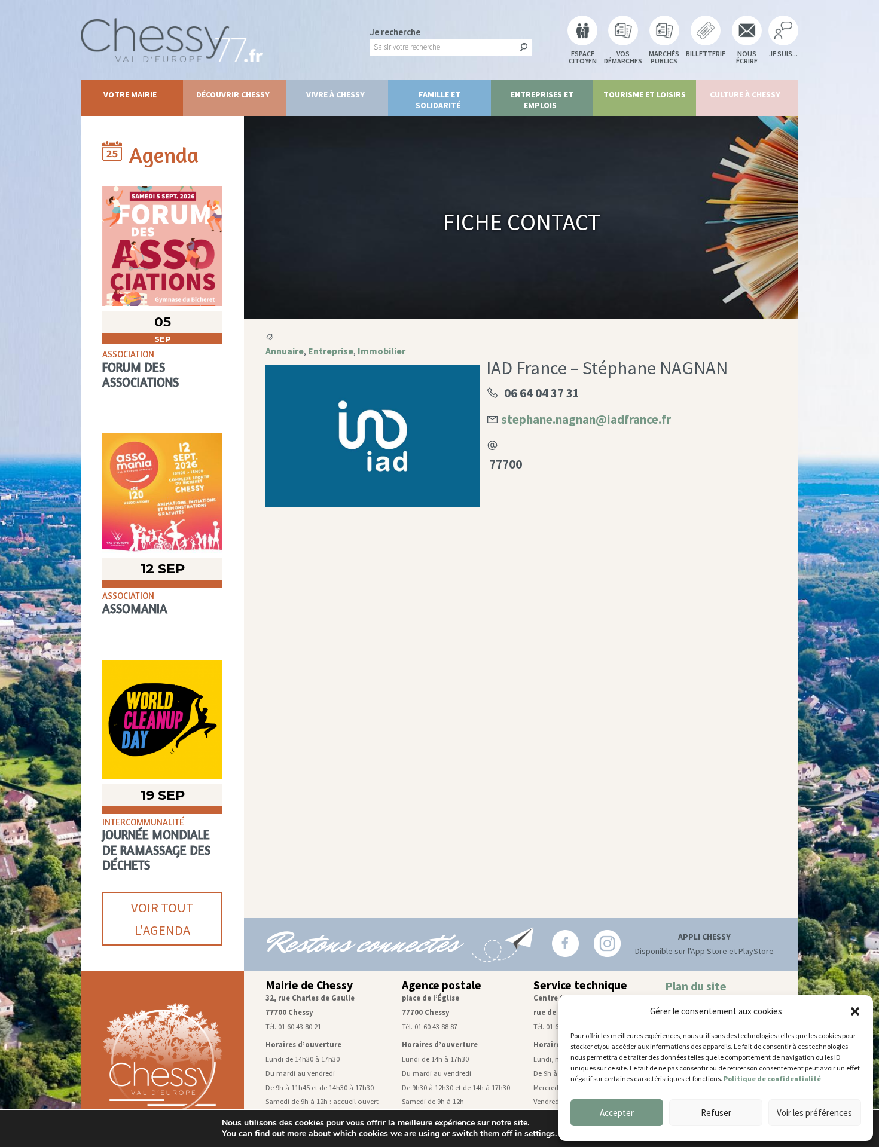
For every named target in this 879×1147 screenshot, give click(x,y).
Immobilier (381, 351)
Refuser (716, 1112)
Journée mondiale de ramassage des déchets (156, 849)
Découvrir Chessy (233, 94)
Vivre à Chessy (335, 94)
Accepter (617, 1112)
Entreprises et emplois (542, 100)
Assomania (134, 608)
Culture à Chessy (745, 94)
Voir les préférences (814, 1112)
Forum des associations (140, 375)
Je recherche (395, 32)
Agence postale (441, 985)
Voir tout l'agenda (162, 918)
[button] (855, 1011)
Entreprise (330, 351)
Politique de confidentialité (772, 1078)
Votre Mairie (130, 94)
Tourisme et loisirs (644, 94)
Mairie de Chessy (309, 985)
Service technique (580, 985)
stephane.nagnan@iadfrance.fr (586, 419)
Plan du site (696, 986)
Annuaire (284, 351)
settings (539, 1133)
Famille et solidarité (438, 100)
